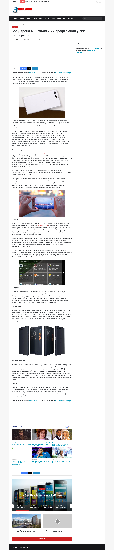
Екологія (47, 18)
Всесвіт (59, 18)
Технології (22, 18)
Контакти (70, 18)
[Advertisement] (42, 54)
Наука (28, 18)
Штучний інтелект (37, 18)
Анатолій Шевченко (17, 39)
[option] (42, 495)
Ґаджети (18, 24)
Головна (15, 18)
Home (14, 24)
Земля (53, 18)
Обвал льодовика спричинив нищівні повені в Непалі (38, 1)
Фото (64, 18)
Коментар (42, 538)
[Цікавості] (22, 9)
